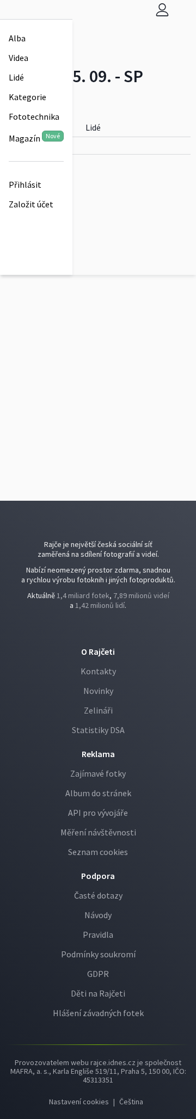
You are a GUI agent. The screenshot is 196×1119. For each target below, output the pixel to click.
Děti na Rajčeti (98, 993)
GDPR (98, 973)
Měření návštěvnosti (98, 832)
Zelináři (98, 710)
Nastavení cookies (79, 1101)
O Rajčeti (98, 651)
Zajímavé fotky (98, 773)
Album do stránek (98, 793)
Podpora (98, 875)
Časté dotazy (98, 895)
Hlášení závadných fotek (98, 1012)
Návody (98, 914)
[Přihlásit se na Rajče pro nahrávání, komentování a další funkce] (162, 9)
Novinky (98, 690)
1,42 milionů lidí (100, 605)
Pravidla (98, 934)
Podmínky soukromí (98, 954)
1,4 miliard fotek (83, 595)
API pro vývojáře (98, 812)
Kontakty (98, 671)
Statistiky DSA (98, 729)
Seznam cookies (98, 851)
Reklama (98, 753)
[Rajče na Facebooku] (96, 627)
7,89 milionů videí (141, 595)
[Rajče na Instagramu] (101, 627)
